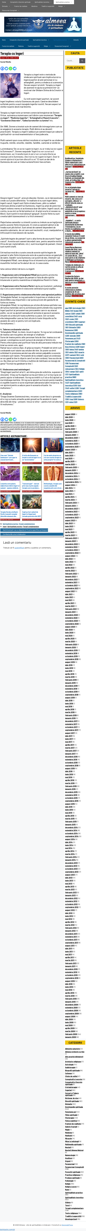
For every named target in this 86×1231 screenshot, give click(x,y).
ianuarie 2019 (70, 683)
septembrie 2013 (71, 872)
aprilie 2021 (69, 603)
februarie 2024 (71, 502)
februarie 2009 (71, 1034)
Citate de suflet (71, 1076)
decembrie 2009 (71, 1004)
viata (73, 402)
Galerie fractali (71, 1127)
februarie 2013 (70, 892)
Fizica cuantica (71, 1121)
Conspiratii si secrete (73, 1079)
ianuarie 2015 (70, 824)
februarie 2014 (71, 857)
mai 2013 (68, 883)
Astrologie (79, 308)
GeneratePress (67, 1225)
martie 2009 (70, 1031)
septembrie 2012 (71, 907)
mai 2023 (68, 529)
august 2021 (70, 591)
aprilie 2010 (69, 993)
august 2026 (70, 414)
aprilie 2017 (69, 745)
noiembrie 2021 (71, 582)
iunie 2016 (69, 774)
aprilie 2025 (69, 461)
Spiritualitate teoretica (42, 2)
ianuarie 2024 (70, 505)
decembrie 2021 (71, 579)
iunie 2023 (69, 526)
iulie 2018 (68, 700)
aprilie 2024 (69, 497)
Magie (67, 1129)
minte (73, 352)
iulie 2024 (69, 488)
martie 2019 (69, 677)
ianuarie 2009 (70, 1037)
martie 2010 (69, 996)
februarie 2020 (71, 644)
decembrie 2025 (71, 438)
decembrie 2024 (71, 473)
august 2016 (70, 768)
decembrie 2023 (71, 508)
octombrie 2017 (71, 727)
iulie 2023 (69, 523)
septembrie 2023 (71, 517)
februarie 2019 (70, 680)
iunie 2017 (69, 739)
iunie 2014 (69, 845)
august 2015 (70, 804)
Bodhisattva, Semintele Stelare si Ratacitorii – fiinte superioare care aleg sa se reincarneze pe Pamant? (75, 162)
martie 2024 (70, 500)
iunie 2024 (69, 491)
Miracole (68, 1138)
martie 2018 (69, 712)
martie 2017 (69, 748)
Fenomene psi (72, 338)
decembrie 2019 (71, 650)
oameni (75, 355)
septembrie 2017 (71, 730)
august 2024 (70, 485)
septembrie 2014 (71, 836)
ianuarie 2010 (70, 1002)
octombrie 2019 (71, 656)
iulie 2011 (68, 948)
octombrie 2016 (71, 762)
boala (78, 311)
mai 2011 (68, 954)
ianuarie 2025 (70, 470)
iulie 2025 (69, 452)
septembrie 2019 (71, 659)
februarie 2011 (70, 963)
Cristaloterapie (71, 1087)
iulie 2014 (68, 842)
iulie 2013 (68, 877)
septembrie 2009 (72, 1013)
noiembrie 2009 (71, 1007)
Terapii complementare (27, 524)
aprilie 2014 (69, 851)
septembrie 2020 (72, 624)
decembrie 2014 (71, 827)
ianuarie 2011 (70, 966)
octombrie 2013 (71, 869)
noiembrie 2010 (71, 972)
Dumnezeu (71, 330)
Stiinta (67, 1202)
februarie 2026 (71, 432)
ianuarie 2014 (70, 860)
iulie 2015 (68, 807)
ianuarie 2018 (70, 718)
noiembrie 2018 (71, 688)
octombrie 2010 (71, 975)
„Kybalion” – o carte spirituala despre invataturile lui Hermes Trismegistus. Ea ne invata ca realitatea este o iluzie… (75, 225)
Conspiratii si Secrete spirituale (20, 2)
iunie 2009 (69, 1022)
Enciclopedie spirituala (74, 1107)
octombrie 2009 (71, 1010)
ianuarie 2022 (70, 576)
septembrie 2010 (71, 978)
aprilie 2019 (69, 674)
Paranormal (76, 358)
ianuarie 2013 (70, 895)
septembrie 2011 (71, 942)
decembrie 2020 (71, 615)
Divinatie (5, 6)
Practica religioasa (72, 1175)
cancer (70, 313)
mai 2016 (68, 777)
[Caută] (82, 60)
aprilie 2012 (69, 922)
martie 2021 (69, 606)
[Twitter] (6, 67)
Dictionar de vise (71, 1098)
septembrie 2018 (71, 694)
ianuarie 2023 (70, 541)
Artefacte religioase (73, 1061)
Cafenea (68, 1073)
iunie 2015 (69, 810)
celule (80, 313)
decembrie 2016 (71, 756)
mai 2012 (68, 919)
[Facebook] (2, 67)
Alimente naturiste (72, 1049)
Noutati (68, 1147)
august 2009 (70, 1016)
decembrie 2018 (71, 686)
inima (74, 349)
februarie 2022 (71, 573)
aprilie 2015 (69, 815)
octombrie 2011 (71, 939)
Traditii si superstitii (48, 6)
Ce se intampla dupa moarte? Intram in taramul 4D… (73, 189)
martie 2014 (70, 854)
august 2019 (70, 662)
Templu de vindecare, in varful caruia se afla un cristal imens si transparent (74, 268)
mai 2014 (68, 848)
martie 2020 (70, 641)
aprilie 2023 (69, 532)
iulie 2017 (68, 736)
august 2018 (70, 697)
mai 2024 (68, 494)
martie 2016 (69, 783)
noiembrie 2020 (71, 618)
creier (73, 319)
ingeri (5, 526)
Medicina (34, 6)
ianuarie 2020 (70, 647)
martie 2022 (70, 570)
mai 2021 (68, 600)
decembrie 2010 (71, 969)
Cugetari (68, 1090)
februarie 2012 (70, 928)
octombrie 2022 (71, 550)
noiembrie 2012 (71, 901)
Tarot (67, 1205)
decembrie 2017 (71, 721)
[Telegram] (14, 67)
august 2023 (70, 520)
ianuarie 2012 (70, 931)
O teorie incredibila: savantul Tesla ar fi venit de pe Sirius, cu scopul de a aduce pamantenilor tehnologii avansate (75, 238)
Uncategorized (71, 1219)
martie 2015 (69, 818)
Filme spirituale (71, 1115)
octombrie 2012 (71, 904)
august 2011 (69, 945)
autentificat (19, 548)
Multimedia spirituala (73, 1144)
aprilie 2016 (69, 780)
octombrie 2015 (71, 798)
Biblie (69, 311)
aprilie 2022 (69, 567)
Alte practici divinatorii (74, 1057)
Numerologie (70, 1155)
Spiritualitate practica (63, 2)
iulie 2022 (69, 559)
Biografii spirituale (72, 1070)
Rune (67, 1189)
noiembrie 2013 (71, 866)
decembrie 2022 (71, 544)
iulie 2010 (68, 984)
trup (74, 399)
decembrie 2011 (71, 934)
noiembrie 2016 (71, 759)
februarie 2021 (70, 609)
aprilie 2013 (69, 886)
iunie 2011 (68, 951)
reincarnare (72, 369)
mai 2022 (68, 565)
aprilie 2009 (69, 1028)
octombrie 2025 (71, 443)
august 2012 (70, 910)
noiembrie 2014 (71, 830)
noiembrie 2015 (71, 795)
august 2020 (70, 627)
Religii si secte (70, 1187)
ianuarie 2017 (70, 753)
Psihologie (69, 1181)
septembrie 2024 (72, 482)
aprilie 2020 (69, 638)
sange (74, 371)
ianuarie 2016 (70, 789)
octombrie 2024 (71, 479)
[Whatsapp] (10, 67)
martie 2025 (70, 464)
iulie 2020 (69, 629)
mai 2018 (68, 706)
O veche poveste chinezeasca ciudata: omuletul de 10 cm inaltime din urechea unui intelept (75, 291)
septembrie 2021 (71, 588)
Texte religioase (73, 394)
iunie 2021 (69, 597)
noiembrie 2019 (71, 653)
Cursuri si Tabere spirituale (72, 1094)
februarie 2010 (71, 998)
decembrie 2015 (71, 792)
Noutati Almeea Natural (74, 1150)
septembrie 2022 (71, 553)
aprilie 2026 (69, 426)
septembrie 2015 (71, 801)
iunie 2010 (69, 987)
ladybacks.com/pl (7, 1229)
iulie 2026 (69, 417)
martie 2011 (69, 960)
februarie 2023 (71, 538)
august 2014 (70, 839)
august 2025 (70, 449)
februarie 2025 (71, 467)
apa (68, 308)
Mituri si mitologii (72, 1141)
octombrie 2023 (71, 514)
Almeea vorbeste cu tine (74, 1052)
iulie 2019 (68, 665)
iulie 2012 (68, 913)
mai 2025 (68, 458)
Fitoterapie (72, 341)
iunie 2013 (69, 880)
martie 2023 (70, 535)
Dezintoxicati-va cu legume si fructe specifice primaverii (25, 530)
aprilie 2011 (69, 957)
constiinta (71, 316)
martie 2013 (69, 889)
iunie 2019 (69, 668)
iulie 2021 (68, 594)
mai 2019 (68, 671)
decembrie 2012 (71, 898)
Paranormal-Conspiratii (9, 10)
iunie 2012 (69, 916)
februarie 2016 (70, 786)
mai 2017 (68, 742)
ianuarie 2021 (70, 612)
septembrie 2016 (71, 765)
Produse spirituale (72, 1178)
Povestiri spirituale (72, 1172)
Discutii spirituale (72, 1101)
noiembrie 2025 (71, 440)
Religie (60, 6)
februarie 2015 (70, 821)
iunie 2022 (69, 562)
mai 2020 (68, 635)
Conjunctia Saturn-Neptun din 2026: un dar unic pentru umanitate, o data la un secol (74, 279)
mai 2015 (68, 813)
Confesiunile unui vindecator (14, 534)
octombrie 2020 (71, 621)
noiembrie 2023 (71, 511)
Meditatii (68, 1135)
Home (4, 2)
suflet (74, 388)
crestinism (71, 322)
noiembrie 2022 (71, 547)
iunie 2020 (69, 632)
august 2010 (70, 981)
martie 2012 (69, 925)
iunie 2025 (69, 455)
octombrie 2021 (71, 585)
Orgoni (67, 1161)
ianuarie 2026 (70, 435)
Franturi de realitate (20, 6)
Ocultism (68, 1158)
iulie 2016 (68, 771)
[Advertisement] (31, 181)
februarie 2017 (70, 750)
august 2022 (70, 556)
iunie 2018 (69, 703)
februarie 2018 (70, 715)
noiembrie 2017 (71, 724)
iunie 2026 (69, 420)
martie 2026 (70, 429)
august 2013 (70, 875)
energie (75, 336)
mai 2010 (68, 990)
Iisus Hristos (72, 347)
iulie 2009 (69, 1019)
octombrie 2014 (71, 833)
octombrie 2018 (71, 691)
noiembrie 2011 (71, 937)
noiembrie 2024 (71, 476)
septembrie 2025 (71, 446)
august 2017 (70, 733)
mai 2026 (68, 423)
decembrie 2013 (71, 863)
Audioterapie (70, 1067)
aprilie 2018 (69, 709)
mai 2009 (68, 1025)
